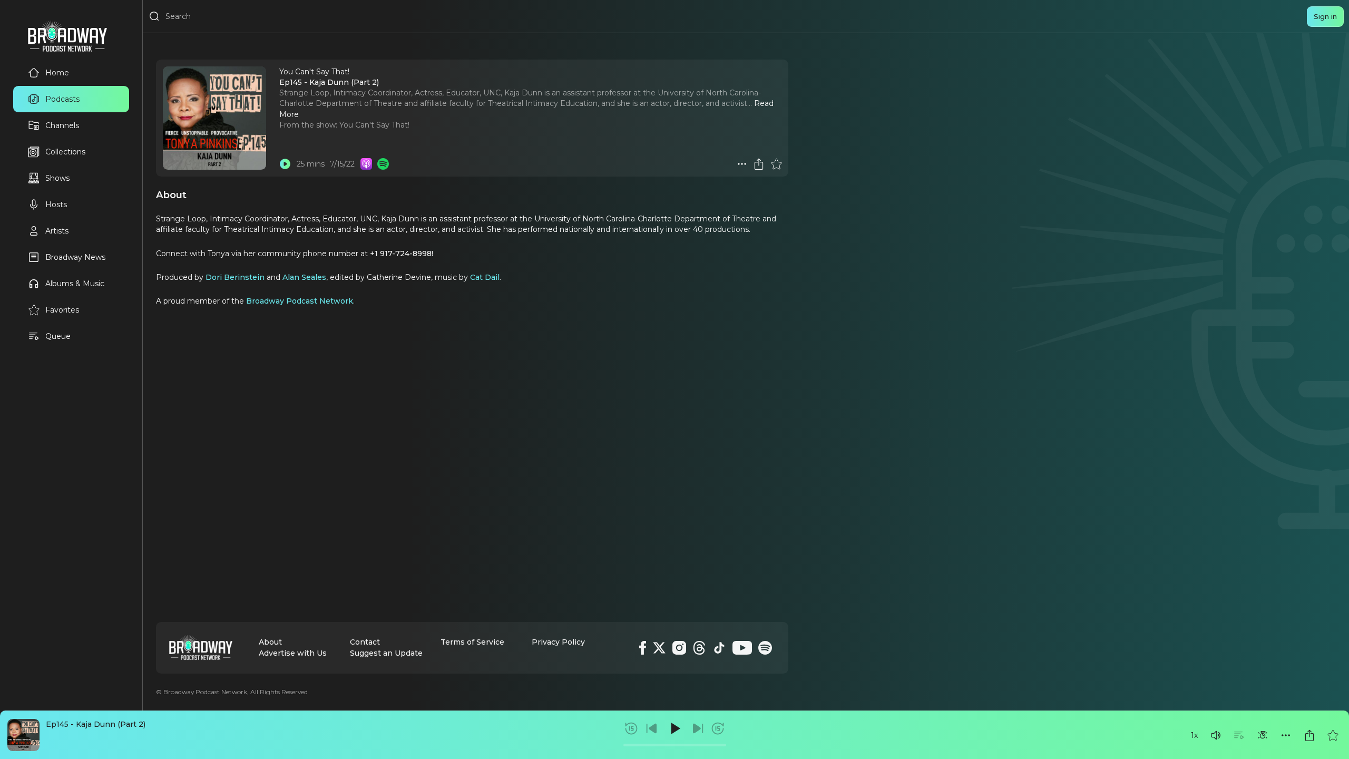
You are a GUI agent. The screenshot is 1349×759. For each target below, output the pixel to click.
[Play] (674, 728)
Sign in (1325, 16)
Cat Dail (485, 277)
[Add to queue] (1239, 735)
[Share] (1309, 735)
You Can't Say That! (374, 125)
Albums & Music (74, 283)
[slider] (674, 745)
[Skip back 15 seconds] (631, 728)
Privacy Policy (558, 642)
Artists (57, 231)
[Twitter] (659, 648)
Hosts (56, 204)
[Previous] (651, 728)
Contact (365, 642)
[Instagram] (679, 648)
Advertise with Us (293, 653)
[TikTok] (719, 648)
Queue (58, 336)
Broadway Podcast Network (299, 301)
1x (1194, 735)
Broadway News (75, 257)
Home (57, 72)
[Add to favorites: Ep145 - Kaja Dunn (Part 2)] (1333, 735)
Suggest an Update (386, 653)
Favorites (62, 310)
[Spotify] (765, 648)
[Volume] (1215, 735)
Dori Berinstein (235, 277)
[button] (1215, 735)
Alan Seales (304, 277)
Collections (65, 152)
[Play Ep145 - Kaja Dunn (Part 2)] (285, 164)
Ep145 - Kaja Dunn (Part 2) (95, 724)
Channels (62, 125)
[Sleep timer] (1262, 735)
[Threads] (699, 648)
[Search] (154, 16)
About (270, 642)
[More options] (1286, 735)
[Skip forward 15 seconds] (717, 728)
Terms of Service (472, 642)
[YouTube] (742, 648)
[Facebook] (642, 648)
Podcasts (62, 99)
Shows (57, 178)
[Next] (697, 728)
